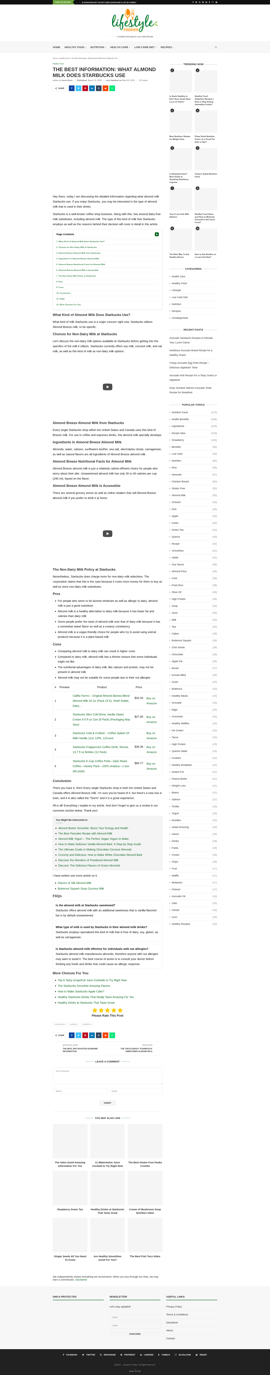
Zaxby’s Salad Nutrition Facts (206, 175)
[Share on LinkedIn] (92, 88)
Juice (194, 612)
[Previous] (77, 2)
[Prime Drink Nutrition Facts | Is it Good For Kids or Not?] (206, 121)
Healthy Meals (194, 695)
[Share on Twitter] (78, 88)
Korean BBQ (194, 675)
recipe (194, 543)
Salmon (194, 799)
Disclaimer (172, 1322)
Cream (194, 854)
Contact (170, 1338)
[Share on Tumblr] (99, 88)
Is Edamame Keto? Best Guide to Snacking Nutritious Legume (179, 178)
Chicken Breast (194, 481)
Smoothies (194, 550)
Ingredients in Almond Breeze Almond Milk (78, 258)
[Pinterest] (203, 2)
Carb (194, 578)
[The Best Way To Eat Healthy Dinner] (180, 239)
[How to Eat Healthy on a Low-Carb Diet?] (206, 239)
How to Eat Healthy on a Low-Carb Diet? (205, 255)
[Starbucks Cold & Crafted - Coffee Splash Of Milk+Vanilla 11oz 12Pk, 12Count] (64, 734)
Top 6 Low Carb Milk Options (179, 215)
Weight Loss (194, 785)
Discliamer (81, 1279)
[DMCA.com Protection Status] (60, 1306)
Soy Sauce (194, 564)
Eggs (194, 709)
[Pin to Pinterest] (85, 88)
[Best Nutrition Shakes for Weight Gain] (180, 121)
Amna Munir (67, 80)
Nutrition (97, 47)
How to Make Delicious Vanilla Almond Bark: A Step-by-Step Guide (99, 844)
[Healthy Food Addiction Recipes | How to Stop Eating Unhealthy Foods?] (206, 81)
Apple (194, 516)
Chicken (194, 502)
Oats (194, 903)
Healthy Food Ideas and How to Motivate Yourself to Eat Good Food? (205, 218)
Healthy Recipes (194, 924)
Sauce (194, 834)
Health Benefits (194, 419)
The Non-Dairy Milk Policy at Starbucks (77, 276)
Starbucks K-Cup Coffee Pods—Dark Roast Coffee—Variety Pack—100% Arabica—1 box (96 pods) (101, 766)
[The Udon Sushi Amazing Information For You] (70, 1141)
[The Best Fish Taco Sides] (145, 1235)
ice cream (194, 730)
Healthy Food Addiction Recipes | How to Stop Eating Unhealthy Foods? (204, 100)
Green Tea (194, 529)
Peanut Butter (194, 778)
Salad (194, 557)
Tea (194, 626)
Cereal (194, 910)
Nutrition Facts (194, 412)
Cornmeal (194, 716)
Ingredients (194, 426)
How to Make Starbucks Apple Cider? (81, 991)
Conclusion (65, 293)
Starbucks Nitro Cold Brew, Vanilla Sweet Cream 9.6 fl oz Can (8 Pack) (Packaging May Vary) (101, 719)
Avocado (194, 702)
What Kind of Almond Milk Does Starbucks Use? (81, 241)
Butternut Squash (194, 640)
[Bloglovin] (213, 2)
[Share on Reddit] (105, 88)
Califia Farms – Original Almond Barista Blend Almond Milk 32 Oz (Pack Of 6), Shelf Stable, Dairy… (101, 700)
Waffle (194, 875)
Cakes (194, 633)
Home (56, 47)
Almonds (73, 1024)
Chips (194, 861)
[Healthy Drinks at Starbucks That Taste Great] (107, 1188)
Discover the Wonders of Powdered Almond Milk (88, 860)
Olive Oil (194, 592)
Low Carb (194, 453)
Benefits (194, 447)
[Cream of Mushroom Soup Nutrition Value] (145, 1188)
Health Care (119, 47)
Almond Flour (194, 571)
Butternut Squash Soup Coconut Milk (81, 888)
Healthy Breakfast (194, 765)
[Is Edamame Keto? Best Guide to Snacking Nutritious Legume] (180, 159)
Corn (194, 917)
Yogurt (194, 813)
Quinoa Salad (194, 751)
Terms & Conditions (177, 1314)
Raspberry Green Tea (70, 1209)
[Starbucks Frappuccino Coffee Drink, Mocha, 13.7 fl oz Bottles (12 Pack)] (64, 748)
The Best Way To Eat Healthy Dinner (179, 255)
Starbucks (86, 1024)
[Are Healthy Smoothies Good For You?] (107, 1235)
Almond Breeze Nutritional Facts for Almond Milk (81, 264)
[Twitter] (196, 2)
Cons (61, 287)
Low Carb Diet (144, 47)
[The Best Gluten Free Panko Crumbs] (145, 1141)
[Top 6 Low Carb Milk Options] (180, 199)
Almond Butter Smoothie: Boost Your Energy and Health (93, 828)
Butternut (194, 688)
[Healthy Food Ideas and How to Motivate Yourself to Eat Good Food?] (206, 199)
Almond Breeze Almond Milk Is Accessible (78, 270)
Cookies (194, 758)
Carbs (194, 523)
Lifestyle (176, 290)
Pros (60, 282)
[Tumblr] (209, 2)
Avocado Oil (194, 896)
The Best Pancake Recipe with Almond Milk (85, 833)
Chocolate (194, 654)
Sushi (194, 682)
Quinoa (194, 536)
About (169, 1330)
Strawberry (194, 440)
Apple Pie (194, 661)
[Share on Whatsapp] (112, 88)
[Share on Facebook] (72, 88)
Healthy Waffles (194, 723)
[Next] (80, 2)
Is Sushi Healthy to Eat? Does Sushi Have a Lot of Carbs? (109, 3)
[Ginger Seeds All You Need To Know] (70, 1235)
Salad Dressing (194, 827)
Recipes (166, 47)
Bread (194, 668)
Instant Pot (194, 771)
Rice (194, 467)
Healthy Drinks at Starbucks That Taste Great (86, 1002)
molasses (194, 882)
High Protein (194, 599)
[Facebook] (193, 2)
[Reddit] (216, 2)
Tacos (194, 737)
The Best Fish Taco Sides (145, 1256)
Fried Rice (194, 585)
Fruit (194, 868)
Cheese (194, 889)
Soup (194, 606)
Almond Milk (60, 1024)
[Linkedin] (206, 2)
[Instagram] (199, 2)
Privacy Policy (174, 1306)
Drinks (194, 841)
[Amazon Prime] (139, 703)
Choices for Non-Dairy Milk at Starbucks (77, 247)
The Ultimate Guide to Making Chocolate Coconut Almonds (95, 849)
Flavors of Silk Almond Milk (74, 882)
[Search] (215, 47)
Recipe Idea (194, 433)
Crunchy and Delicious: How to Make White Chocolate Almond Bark (100, 854)
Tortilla (194, 806)
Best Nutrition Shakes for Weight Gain (179, 137)
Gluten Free (194, 488)
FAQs (62, 299)
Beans (194, 792)
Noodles (194, 820)
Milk (194, 619)
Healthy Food (74, 47)
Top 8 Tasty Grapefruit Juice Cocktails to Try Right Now (92, 980)
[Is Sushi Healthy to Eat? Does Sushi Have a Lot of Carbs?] (180, 81)
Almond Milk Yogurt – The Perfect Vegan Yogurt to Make (93, 838)
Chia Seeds (194, 647)
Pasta (194, 848)
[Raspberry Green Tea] (70, 1188)
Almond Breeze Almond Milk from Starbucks (79, 253)
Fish (194, 509)
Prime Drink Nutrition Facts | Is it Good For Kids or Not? (205, 139)
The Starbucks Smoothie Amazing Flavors (84, 985)
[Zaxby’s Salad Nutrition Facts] (206, 159)
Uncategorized (180, 318)
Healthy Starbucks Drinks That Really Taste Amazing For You (96, 997)
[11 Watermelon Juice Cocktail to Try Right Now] (107, 1141)
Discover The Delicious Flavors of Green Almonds (89, 865)
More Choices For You (70, 304)
